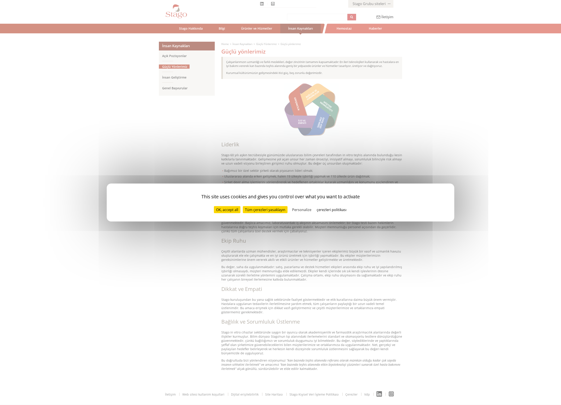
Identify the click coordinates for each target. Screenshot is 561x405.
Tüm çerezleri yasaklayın (265, 209)
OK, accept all (227, 209)
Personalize (301, 209)
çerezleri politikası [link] (331, 209)
